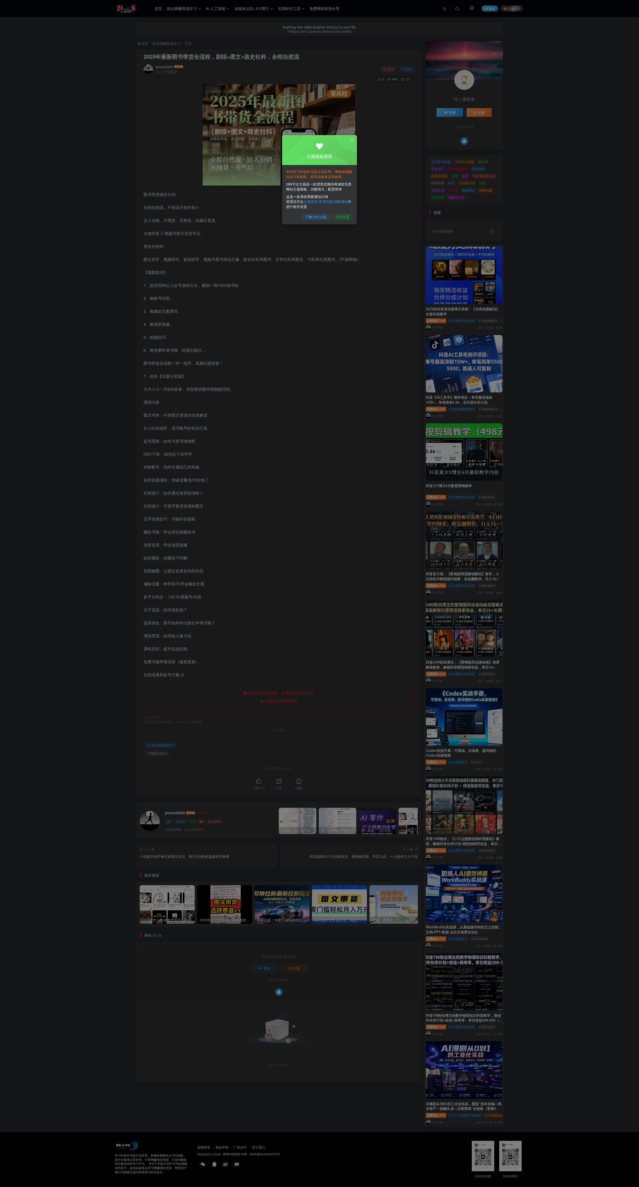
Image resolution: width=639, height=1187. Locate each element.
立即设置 (342, 216)
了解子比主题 (315, 216)
